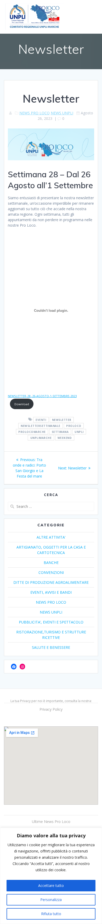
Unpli (79, 431)
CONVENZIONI (51, 572)
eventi (41, 419)
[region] (51, 876)
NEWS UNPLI (62, 112)
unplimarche (41, 437)
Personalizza (51, 899)
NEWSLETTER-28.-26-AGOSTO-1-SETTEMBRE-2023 (42, 396)
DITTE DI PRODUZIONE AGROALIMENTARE (51, 582)
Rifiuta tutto (51, 913)
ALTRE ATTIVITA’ (51, 537)
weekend (65, 437)
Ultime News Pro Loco (51, 821)
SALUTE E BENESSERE (51, 647)
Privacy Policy (51, 709)
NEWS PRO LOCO (34, 112)
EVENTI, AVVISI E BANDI (51, 592)
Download (21, 404)
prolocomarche (32, 431)
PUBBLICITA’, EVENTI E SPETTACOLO (51, 622)
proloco (73, 425)
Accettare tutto (51, 885)
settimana (60, 431)
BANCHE (51, 562)
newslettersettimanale (40, 425)
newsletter (61, 419)
